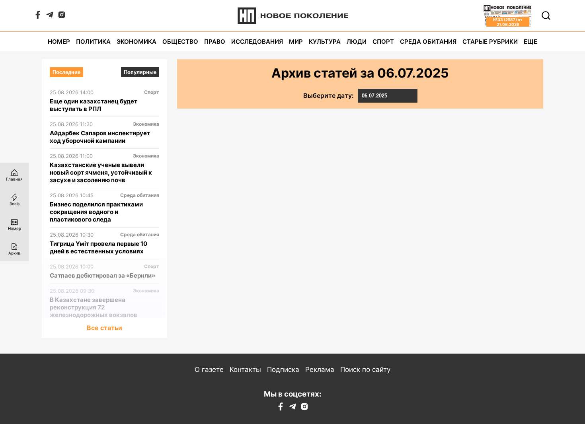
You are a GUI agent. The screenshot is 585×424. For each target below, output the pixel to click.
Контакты (245, 369)
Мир (296, 42)
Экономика (136, 42)
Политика (93, 42)
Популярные (140, 72)
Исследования (257, 42)
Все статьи (104, 328)
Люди (357, 42)
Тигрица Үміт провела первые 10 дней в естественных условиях (98, 247)
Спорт (383, 42)
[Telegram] (50, 16)
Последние (66, 72)
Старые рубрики (490, 42)
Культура (325, 42)
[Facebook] (38, 16)
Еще (530, 41)
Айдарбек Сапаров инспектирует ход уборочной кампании (100, 136)
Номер (59, 42)
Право (214, 42)
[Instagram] (62, 16)
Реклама (319, 369)
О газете (209, 369)
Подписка (283, 369)
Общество (180, 42)
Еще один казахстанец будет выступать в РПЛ (93, 105)
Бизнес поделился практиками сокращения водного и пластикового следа (96, 211)
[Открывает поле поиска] (546, 15)
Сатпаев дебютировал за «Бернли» (102, 275)
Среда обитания (428, 42)
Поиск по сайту (365, 369)
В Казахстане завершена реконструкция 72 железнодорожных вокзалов (93, 307)
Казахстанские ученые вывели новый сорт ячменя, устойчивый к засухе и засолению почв (101, 172)
